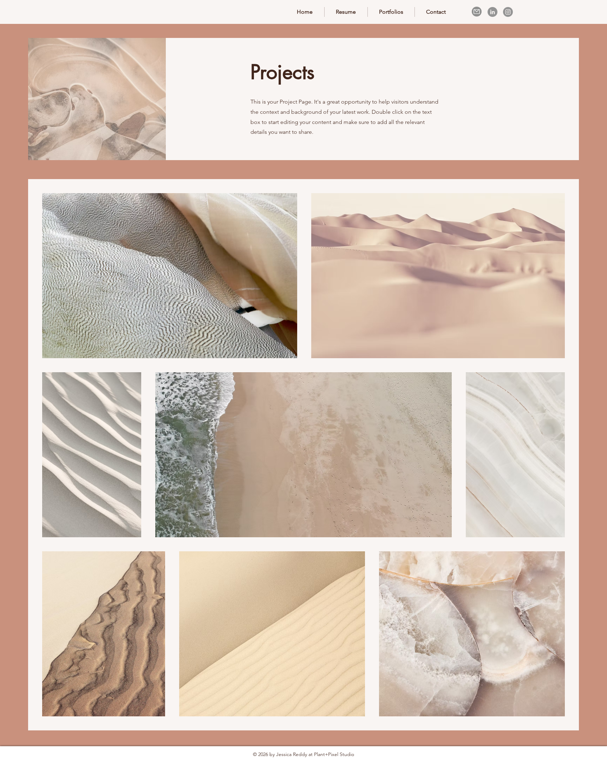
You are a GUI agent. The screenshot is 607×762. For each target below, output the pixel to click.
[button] (391, 12)
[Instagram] (508, 12)
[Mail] (477, 12)
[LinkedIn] (492, 12)
